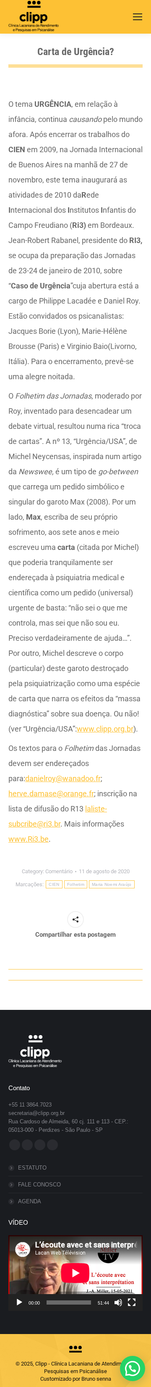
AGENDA (29, 1201)
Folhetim (75, 884)
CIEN (54, 884)
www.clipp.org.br (105, 728)
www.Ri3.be (28, 839)
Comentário (59, 871)
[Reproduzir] (19, 1302)
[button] (132, 1368)
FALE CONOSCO (39, 1184)
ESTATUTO (32, 1168)
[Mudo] (118, 1302)
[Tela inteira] (132, 1302)
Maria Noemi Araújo (111, 884)
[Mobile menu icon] (138, 17)
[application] (75, 1273)
